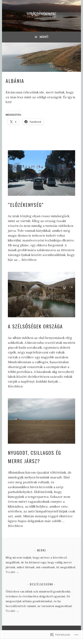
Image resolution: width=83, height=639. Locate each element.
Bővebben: (29, 260)
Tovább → (12, 572)
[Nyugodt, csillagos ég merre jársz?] (41, 421)
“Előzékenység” (26, 204)
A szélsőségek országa (35, 326)
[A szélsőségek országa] (41, 294)
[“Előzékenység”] (41, 173)
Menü (43, 37)
